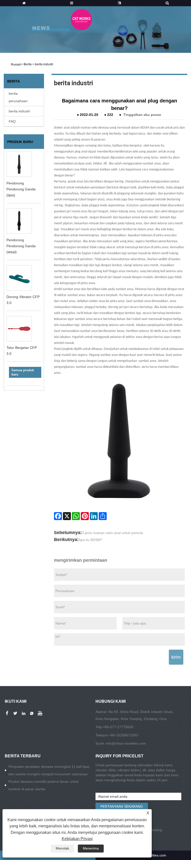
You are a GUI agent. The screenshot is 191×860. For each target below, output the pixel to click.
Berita (28, 64)
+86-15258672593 (123, 735)
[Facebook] (58, 516)
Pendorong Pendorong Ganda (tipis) (21, 189)
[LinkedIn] (94, 516)
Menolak (62, 848)
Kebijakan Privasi (77, 839)
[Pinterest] (85, 516)
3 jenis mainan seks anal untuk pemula (112, 533)
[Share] (103, 516)
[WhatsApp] (76, 516)
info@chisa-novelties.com (126, 743)
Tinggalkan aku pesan (142, 115)
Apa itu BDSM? (90, 540)
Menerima (91, 848)
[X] (67, 516)
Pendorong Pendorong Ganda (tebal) (21, 246)
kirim (176, 657)
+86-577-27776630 (118, 727)
